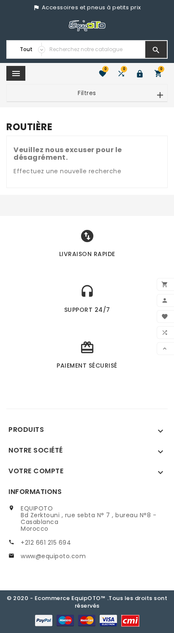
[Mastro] (65, 620)
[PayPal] (43, 620)
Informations (35, 492)
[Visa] (108, 620)
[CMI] (130, 620)
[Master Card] (86, 620)
